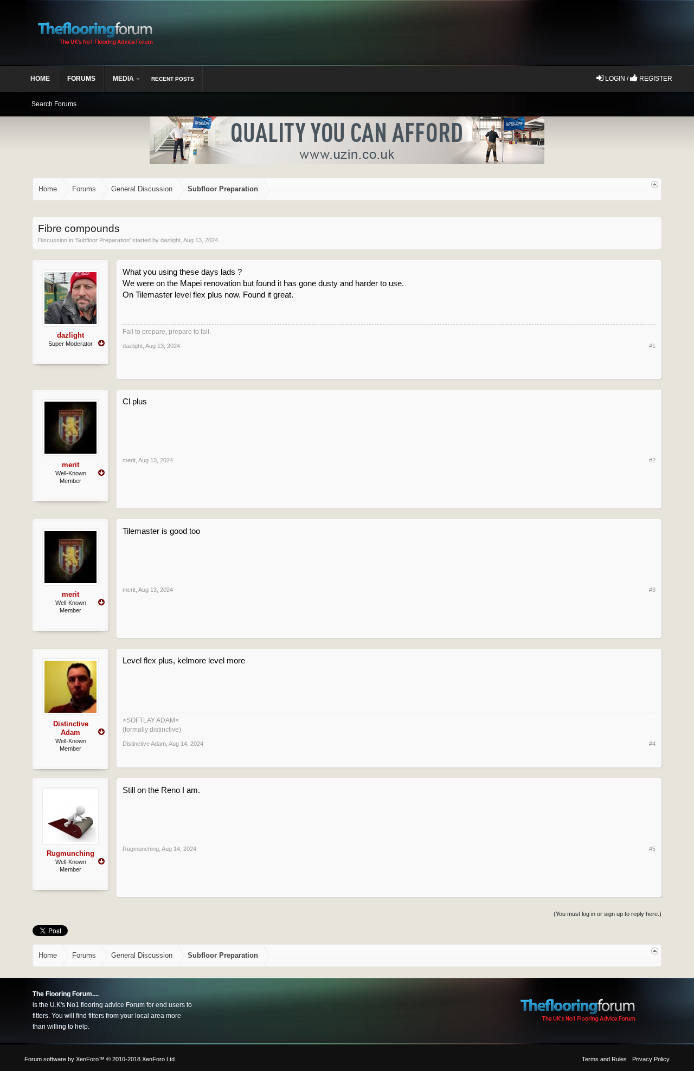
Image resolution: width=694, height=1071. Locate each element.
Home (40, 78)
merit (70, 465)
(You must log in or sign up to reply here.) (607, 914)
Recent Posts (172, 79)
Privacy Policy (651, 1059)
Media (123, 78)
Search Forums (53, 104)
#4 (652, 743)
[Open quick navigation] (654, 184)
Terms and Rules (604, 1059)
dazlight (170, 240)
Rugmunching (70, 853)
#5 (652, 849)
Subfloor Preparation (103, 240)
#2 (652, 460)
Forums (81, 78)
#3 (652, 589)
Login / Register (637, 78)
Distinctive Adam (70, 728)
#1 (652, 346)
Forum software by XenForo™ (100, 1059)
